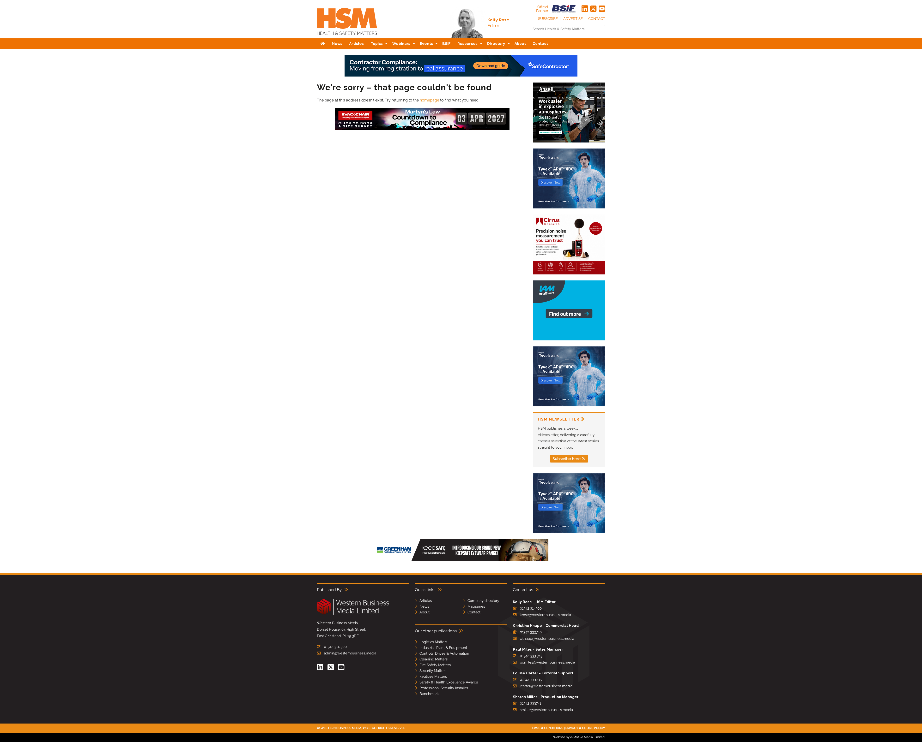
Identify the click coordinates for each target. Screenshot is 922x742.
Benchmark (429, 694)
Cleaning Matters (433, 659)
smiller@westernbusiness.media (546, 710)
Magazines (476, 606)
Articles (425, 601)
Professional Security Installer (443, 688)
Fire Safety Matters (435, 665)
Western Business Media (341, 728)
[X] (593, 9)
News (424, 606)
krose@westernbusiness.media (545, 615)
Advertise (573, 19)
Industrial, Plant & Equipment (443, 648)
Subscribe (548, 19)
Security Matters (432, 671)
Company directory (483, 601)
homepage (429, 100)
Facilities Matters (433, 676)
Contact (596, 19)
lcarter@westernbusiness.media (546, 686)
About (424, 612)
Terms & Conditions (546, 728)
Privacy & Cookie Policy (585, 728)
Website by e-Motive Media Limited (579, 737)
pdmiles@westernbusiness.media (547, 662)
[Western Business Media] (353, 613)
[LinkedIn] (585, 9)
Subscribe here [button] (566, 459)
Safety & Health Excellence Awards (448, 682)
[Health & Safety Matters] (347, 36)
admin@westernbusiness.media (350, 653)
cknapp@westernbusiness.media (547, 638)
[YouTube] (602, 9)
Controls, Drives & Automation (444, 653)
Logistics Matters (433, 642)
